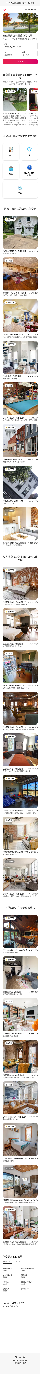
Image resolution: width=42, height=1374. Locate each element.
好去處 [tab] (18, 1261)
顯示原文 (31, 3)
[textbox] (11, 54)
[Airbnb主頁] (4, 9)
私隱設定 (17, 1363)
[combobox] (20, 46)
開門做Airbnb (30, 9)
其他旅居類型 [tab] (7, 1261)
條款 (24, 1363)
